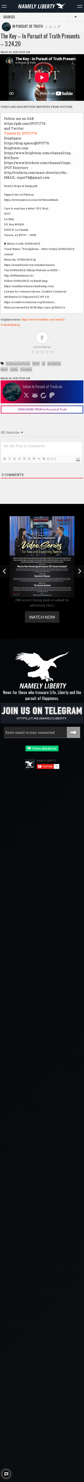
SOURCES (9, 17)
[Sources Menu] (79, 6)
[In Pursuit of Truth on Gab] (51, 26)
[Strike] (19, 458)
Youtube (26, 369)
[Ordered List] (24, 458)
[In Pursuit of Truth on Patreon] (59, 26)
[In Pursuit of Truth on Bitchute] (55, 26)
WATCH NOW (42, 617)
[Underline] (14, 458)
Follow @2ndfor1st (43, 748)
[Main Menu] (4, 6)
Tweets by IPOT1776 (20, 133)
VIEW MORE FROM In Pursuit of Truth (42, 409)
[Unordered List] (29, 458)
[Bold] (4, 458)
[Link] (43, 458)
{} (48, 458)
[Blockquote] (33, 458)
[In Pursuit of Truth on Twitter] (46, 26)
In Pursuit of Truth (27, 26)
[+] (53, 458)
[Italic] (9, 458)
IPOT (36, 363)
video (14, 369)
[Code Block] (38, 458)
